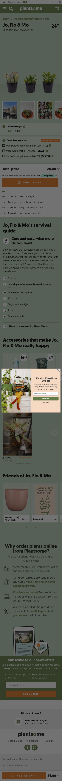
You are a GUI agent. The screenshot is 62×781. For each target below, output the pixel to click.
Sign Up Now (46, 398)
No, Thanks (45, 402)
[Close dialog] (58, 370)
